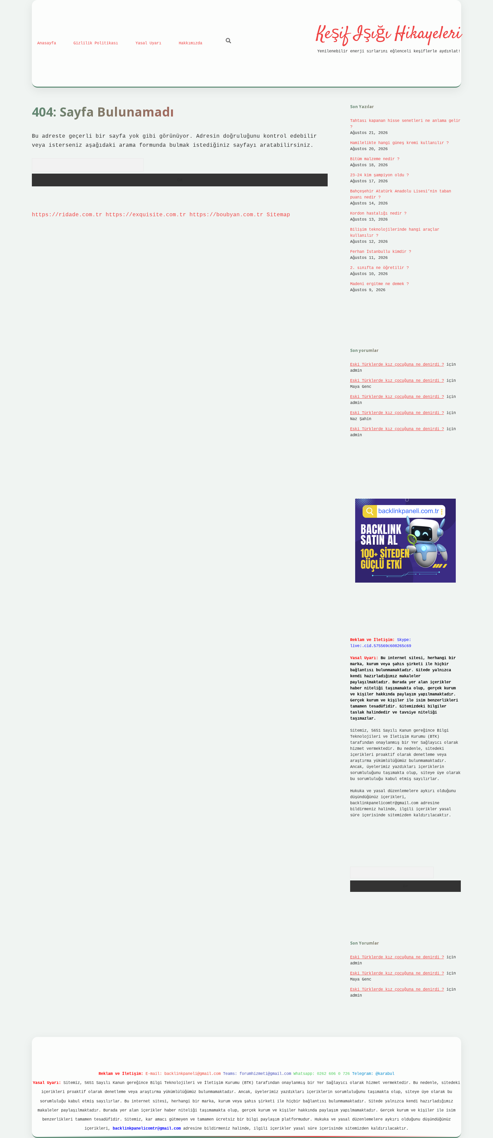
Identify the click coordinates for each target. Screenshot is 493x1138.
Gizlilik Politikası (95, 43)
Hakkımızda (190, 43)
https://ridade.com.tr (67, 215)
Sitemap (278, 215)
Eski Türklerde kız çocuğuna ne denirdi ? (397, 364)
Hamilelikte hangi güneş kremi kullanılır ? (399, 143)
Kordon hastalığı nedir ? (378, 213)
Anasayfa (46, 43)
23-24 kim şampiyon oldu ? (379, 175)
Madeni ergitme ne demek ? (379, 284)
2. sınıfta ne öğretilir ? (379, 268)
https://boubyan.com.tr (226, 215)
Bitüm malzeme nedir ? (374, 159)
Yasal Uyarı (148, 43)
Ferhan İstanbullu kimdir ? (380, 251)
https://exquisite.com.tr (146, 215)
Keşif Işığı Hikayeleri (389, 34)
